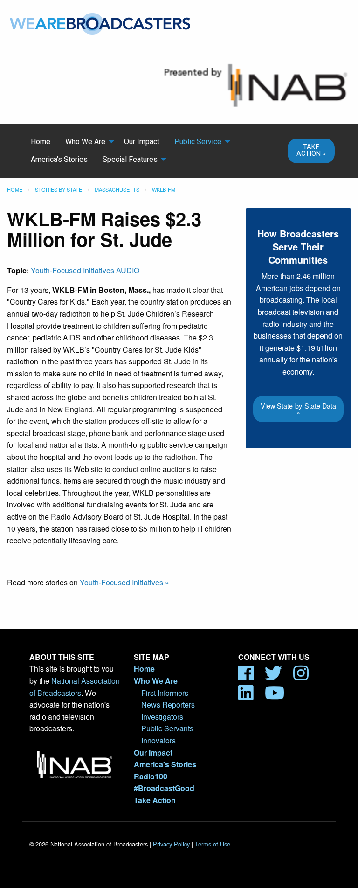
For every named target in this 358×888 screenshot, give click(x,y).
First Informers (164, 692)
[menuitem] (40, 142)
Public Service (197, 141)
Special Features (130, 159)
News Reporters (168, 704)
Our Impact (141, 141)
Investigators (162, 716)
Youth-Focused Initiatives (72, 270)
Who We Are (85, 141)
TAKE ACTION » (311, 150)
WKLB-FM (163, 189)
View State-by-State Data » (298, 409)
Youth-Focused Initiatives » (124, 582)
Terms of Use (212, 843)
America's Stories (59, 159)
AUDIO (127, 270)
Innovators (158, 740)
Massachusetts (117, 189)
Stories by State (58, 189)
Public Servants (167, 728)
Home (40, 141)
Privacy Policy (171, 843)
